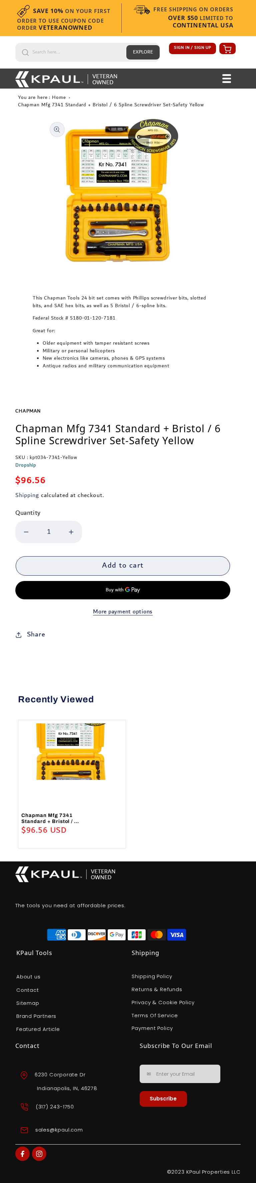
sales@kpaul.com (59, 1129)
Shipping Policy (152, 976)
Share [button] (36, 634)
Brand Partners (36, 1016)
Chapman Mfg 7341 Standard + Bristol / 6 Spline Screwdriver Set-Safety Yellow (111, 105)
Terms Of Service (155, 1015)
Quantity (28, 513)
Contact (27, 989)
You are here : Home (42, 98)
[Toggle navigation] (227, 78)
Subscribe (163, 1098)
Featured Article (38, 1029)
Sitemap (27, 1003)
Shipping (27, 495)
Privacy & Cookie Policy (163, 1002)
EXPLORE (143, 52)
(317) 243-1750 (55, 1106)
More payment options (123, 611)
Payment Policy (152, 1028)
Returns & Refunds (157, 989)
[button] (226, 48)
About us (28, 976)
